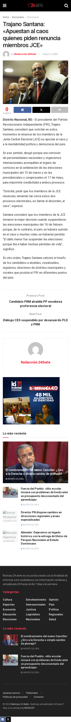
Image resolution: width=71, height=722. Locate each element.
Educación (9, 614)
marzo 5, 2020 (50, 54)
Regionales (56, 614)
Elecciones (33, 17)
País (52, 604)
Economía (9, 609)
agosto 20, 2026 (15, 479)
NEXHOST (29, 708)
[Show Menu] (4, 5)
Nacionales (18, 17)
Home (6, 17)
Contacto (39, 696)
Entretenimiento (36, 599)
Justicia (31, 609)
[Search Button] (66, 5)
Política (54, 609)
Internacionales (36, 604)
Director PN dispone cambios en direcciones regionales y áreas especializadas (41, 516)
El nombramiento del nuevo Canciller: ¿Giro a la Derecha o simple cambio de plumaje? (34, 472)
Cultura (7, 599)
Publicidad (32, 693)
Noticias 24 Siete (20, 704)
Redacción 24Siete (25, 54)
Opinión (54, 599)
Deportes (9, 604)
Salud (52, 619)
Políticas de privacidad (15, 696)
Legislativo (33, 614)
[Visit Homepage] (35, 5)
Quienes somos (11, 693)
